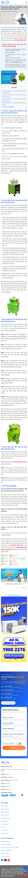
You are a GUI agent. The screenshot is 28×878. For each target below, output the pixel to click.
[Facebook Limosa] (2, 860)
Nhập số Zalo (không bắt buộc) (8, 728)
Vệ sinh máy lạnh (5, 809)
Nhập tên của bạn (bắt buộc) (7, 717)
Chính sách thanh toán (6, 850)
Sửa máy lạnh (4, 806)
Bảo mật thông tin (5, 853)
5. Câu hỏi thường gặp (8, 106)
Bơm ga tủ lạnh (4, 833)
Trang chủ (3, 11)
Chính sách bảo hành (6, 844)
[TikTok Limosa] (5, 860)
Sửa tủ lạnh (4, 827)
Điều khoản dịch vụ (5, 841)
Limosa (6, 470)
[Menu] (26, 2)
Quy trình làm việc (5, 856)
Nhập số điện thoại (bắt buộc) (8, 723)
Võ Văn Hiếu (15, 780)
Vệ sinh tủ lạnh (4, 830)
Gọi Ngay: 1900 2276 (9, 703)
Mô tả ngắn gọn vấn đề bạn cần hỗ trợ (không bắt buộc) (12, 734)
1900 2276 (7, 774)
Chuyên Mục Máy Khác (12, 11)
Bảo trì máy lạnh (5, 815)
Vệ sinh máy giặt (5, 824)
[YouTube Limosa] (8, 860)
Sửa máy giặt (4, 821)
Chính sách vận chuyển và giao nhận (9, 847)
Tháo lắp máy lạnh (5, 818)
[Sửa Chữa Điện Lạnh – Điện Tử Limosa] (12, 2)
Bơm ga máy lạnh (5, 812)
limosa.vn (7, 786)
